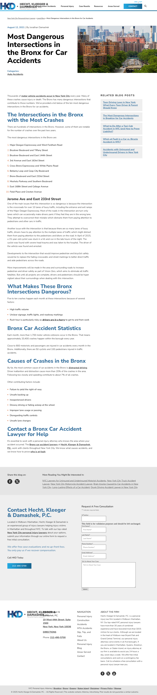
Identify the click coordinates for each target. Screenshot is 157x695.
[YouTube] (114, 674)
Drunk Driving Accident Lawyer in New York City (114, 487)
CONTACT (133, 6)
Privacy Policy (107, 688)
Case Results (84, 6)
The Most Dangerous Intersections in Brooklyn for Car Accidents (121, 117)
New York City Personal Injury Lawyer (21, 18)
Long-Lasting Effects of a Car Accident (71, 487)
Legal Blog (41, 18)
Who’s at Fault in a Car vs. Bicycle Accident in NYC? (120, 140)
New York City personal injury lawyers (27, 532)
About (28, 6)
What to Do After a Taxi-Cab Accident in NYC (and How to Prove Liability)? (121, 128)
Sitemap (117, 688)
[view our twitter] (17, 482)
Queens (73, 688)
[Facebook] (103, 674)
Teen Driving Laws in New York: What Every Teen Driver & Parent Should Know (120, 105)
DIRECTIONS (49, 632)
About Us (82, 640)
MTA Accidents (84, 628)
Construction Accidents (46, 6)
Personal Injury (67, 6)
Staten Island (83, 688)
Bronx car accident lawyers (43, 444)
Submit (85, 589)
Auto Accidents (15, 74)
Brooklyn (57, 688)
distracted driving (78, 367)
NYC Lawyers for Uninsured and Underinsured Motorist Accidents (74, 480)
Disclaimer (94, 688)
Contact (81, 656)
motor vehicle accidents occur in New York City (45, 95)
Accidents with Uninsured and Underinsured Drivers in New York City (120, 152)
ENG (135, 2)
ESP (140, 2)
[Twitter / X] (108, 674)
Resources (98, 6)
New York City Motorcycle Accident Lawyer (71, 483)
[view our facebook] (9, 482)
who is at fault (37, 451)
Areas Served (113, 6)
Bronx (65, 688)
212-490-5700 (19, 566)
